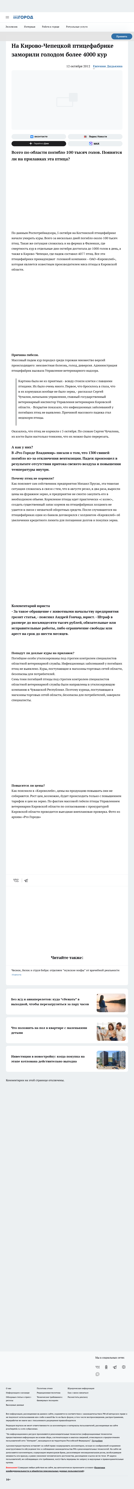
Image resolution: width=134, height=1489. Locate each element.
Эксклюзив (11, 26)
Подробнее (97, 1440)
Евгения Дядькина (107, 66)
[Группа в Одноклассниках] (106, 1367)
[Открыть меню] (7, 17)
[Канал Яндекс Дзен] (39, 143)
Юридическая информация (81, 1388)
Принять (121, 36)
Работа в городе (50, 26)
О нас (8, 1388)
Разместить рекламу (78, 1397)
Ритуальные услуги (77, 26)
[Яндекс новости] (95, 136)
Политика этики (45, 1388)
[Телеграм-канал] (115, 1367)
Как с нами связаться (78, 1392)
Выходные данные (15, 1405)
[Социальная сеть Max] (95, 143)
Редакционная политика (48, 1392)
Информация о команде (17, 1392)
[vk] (16, 880)
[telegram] (27, 880)
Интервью (29, 26)
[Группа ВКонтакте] (39, 136)
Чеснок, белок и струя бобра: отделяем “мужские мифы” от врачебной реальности (66, 972)
